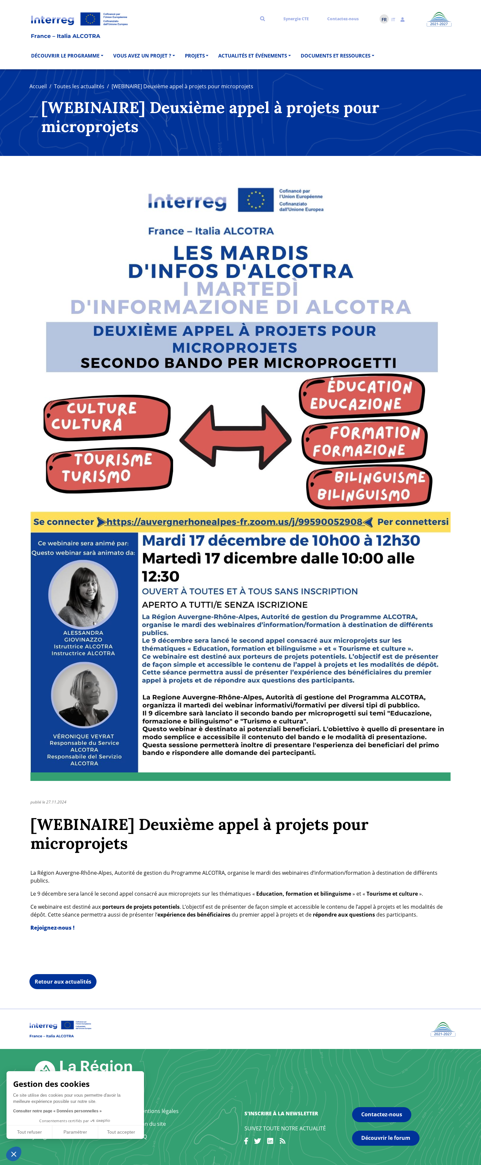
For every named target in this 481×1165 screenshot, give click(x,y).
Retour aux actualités (63, 981)
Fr (384, 19)
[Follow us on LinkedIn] (270, 1142)
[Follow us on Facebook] (246, 1142)
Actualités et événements (252, 55)
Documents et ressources (335, 55)
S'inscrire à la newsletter (281, 1113)
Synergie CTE (296, 19)
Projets (195, 55)
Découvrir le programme (65, 55)
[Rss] (283, 1142)
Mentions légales (158, 1111)
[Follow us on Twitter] (257, 1142)
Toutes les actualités (79, 86)
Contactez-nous (343, 19)
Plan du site (151, 1123)
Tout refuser (29, 1132)
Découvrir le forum (385, 1137)
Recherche (262, 18)
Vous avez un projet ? (142, 55)
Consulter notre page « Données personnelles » (57, 1111)
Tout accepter (121, 1132)
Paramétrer (75, 1132)
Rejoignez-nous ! (52, 927)
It (393, 19)
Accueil (38, 86)
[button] (402, 19)
